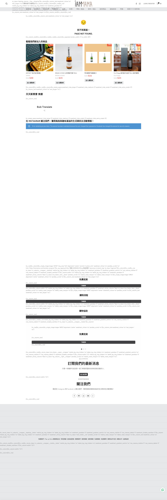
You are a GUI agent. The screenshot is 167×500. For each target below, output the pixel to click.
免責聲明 (104, 439)
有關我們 (41, 439)
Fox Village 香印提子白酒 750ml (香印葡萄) (126, 73)
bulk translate (44, 107)
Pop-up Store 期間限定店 (52, 439)
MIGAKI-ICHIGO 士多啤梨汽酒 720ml (66, 73)
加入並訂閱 (83, 374)
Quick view (51, 47)
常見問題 (63, 439)
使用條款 (84, 439)
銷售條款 (91, 439)
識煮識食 (126, 439)
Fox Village (117, 75)
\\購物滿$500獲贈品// (29, 3)
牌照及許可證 (112, 439)
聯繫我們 (78, 439)
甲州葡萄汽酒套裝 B (90, 73)
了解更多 (83, 285)
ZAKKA (28, 75)
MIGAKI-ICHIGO (60, 75)
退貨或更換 (70, 439)
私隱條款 (97, 439)
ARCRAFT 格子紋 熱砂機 (33, 73)
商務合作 (119, 439)
